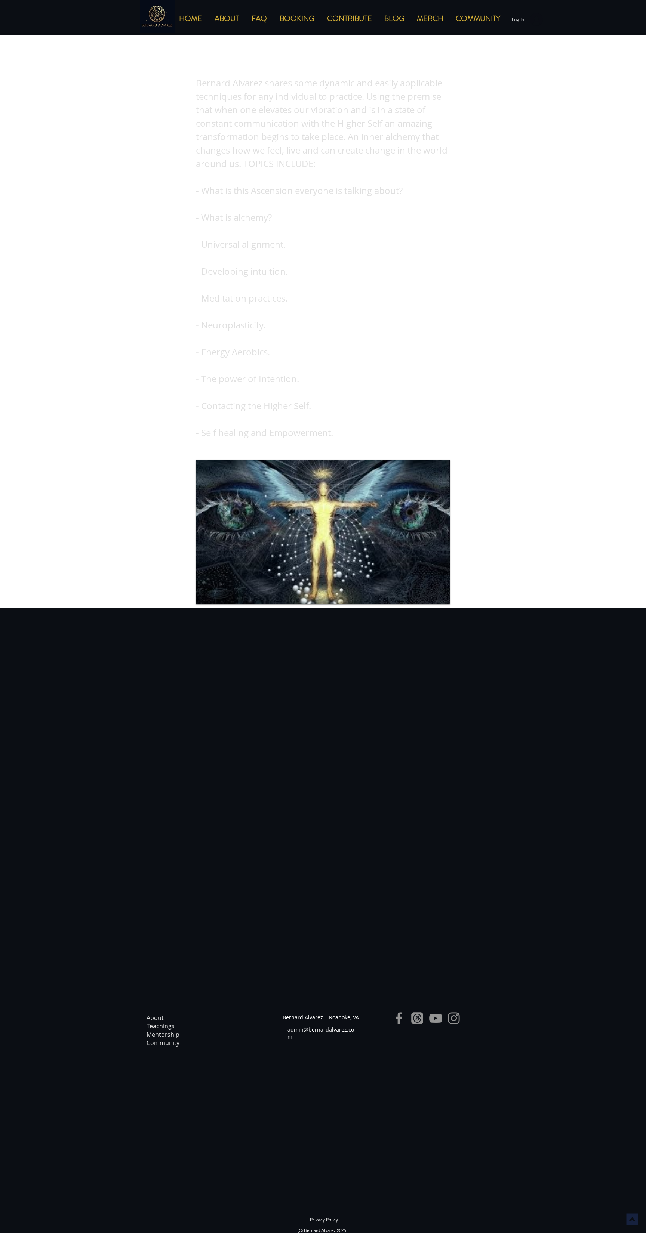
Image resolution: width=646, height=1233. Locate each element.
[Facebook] (399, 1018)
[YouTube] (435, 1018)
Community (163, 1043)
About (155, 1018)
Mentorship (163, 1034)
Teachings (161, 1026)
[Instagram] (454, 1018)
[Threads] (417, 1018)
